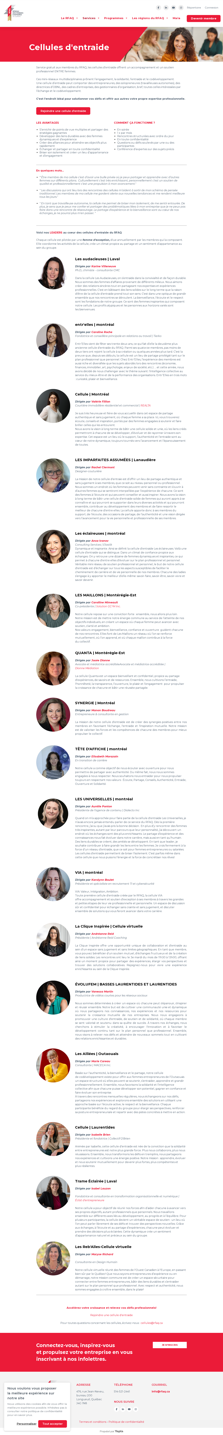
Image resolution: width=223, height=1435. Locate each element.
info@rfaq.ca (161, 1391)
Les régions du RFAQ (148, 18)
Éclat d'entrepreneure (89, 1200)
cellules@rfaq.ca (152, 1323)
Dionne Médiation (87, 668)
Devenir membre (203, 18)
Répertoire (194, 7)
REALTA (146, 405)
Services (89, 18)
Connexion (211, 7)
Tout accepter (52, 1423)
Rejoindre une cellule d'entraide (63, 111)
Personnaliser (27, 1423)
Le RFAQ (67, 18)
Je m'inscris (170, 1344)
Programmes (113, 18)
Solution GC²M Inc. (108, 606)
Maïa (176, 18)
